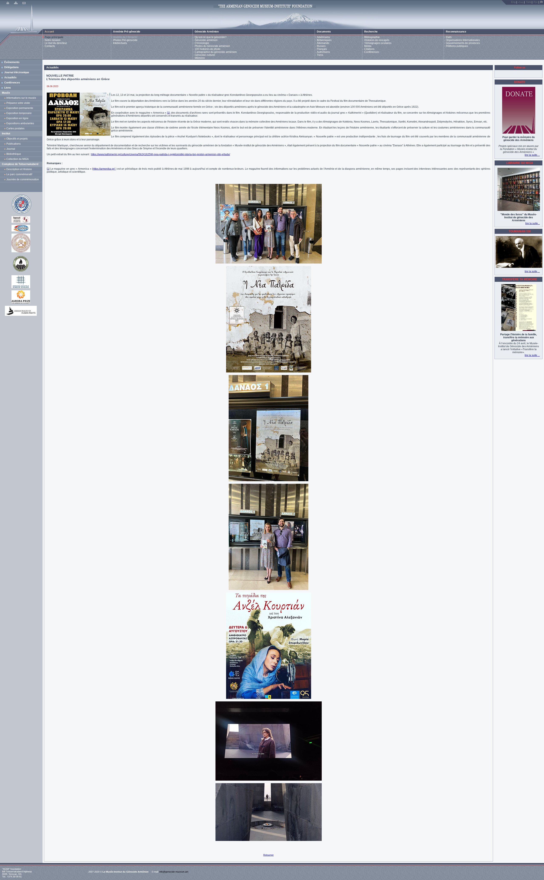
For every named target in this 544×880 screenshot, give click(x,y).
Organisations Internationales (463, 40)
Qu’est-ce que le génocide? (211, 37)
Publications (13, 143)
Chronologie (202, 43)
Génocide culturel (205, 55)
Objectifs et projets (17, 138)
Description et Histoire (19, 169)
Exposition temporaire (19, 113)
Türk (528, 2)
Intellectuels (120, 43)
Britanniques (324, 40)
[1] (168, 112)
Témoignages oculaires (377, 43)
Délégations (11, 67)
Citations (369, 49)
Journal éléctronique (16, 72)
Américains (323, 37)
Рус (536, 2)
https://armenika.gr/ (104, 168)
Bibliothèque (13, 153)
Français (322, 49)
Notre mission (53, 40)
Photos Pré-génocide (125, 40)
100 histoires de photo (207, 49)
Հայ (520, 2)
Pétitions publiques (457, 46)
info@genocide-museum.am (173, 871)
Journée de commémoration (22, 179)
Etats (449, 37)
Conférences (371, 52)
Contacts (50, 46)
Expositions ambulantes (20, 123)
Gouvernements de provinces (463, 43)
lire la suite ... (532, 271)
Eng (513, 2)
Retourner (268, 855)
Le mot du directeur (56, 43)
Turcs (320, 55)
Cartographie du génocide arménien (216, 52)
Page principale (54, 37)
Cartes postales (16, 128)
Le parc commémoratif (19, 174)
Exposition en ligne (18, 118)
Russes (321, 46)
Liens (7, 87)
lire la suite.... (532, 155)
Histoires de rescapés (376, 40)
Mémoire (200, 57)
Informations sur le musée (21, 97)
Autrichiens (323, 52)
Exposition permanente (19, 108)
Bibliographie (372, 37)
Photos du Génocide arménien (212, 46)
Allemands (323, 43)
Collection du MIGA (17, 159)
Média (367, 46)
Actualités (10, 77)
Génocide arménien (206, 40)
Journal (11, 148)
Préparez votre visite (18, 103)
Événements (12, 62)
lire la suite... (532, 223)
